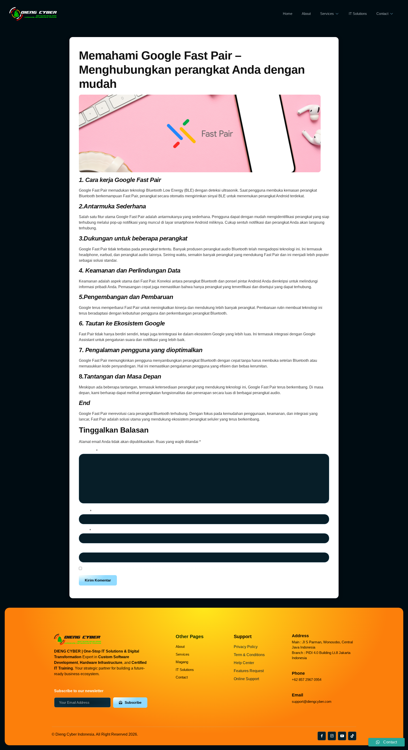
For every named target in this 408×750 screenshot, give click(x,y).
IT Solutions (358, 14)
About (306, 14)
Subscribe (133, 702)
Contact (382, 14)
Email (85, 530)
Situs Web (87, 550)
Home (287, 14)
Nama (85, 511)
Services (327, 14)
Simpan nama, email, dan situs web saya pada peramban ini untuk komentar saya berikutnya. (161, 569)
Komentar (88, 451)
